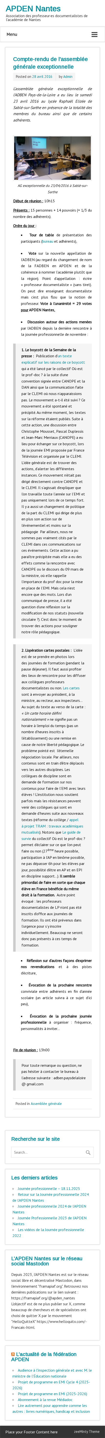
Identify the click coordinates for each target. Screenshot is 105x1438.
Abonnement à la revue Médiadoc (45, 1399)
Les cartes (71, 687)
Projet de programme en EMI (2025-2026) (52, 1393)
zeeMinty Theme (87, 1431)
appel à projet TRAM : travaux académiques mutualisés (52, 826)
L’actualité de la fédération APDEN (43, 1356)
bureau (47, 241)
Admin (68, 76)
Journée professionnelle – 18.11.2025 (49, 1188)
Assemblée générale (46, 1103)
